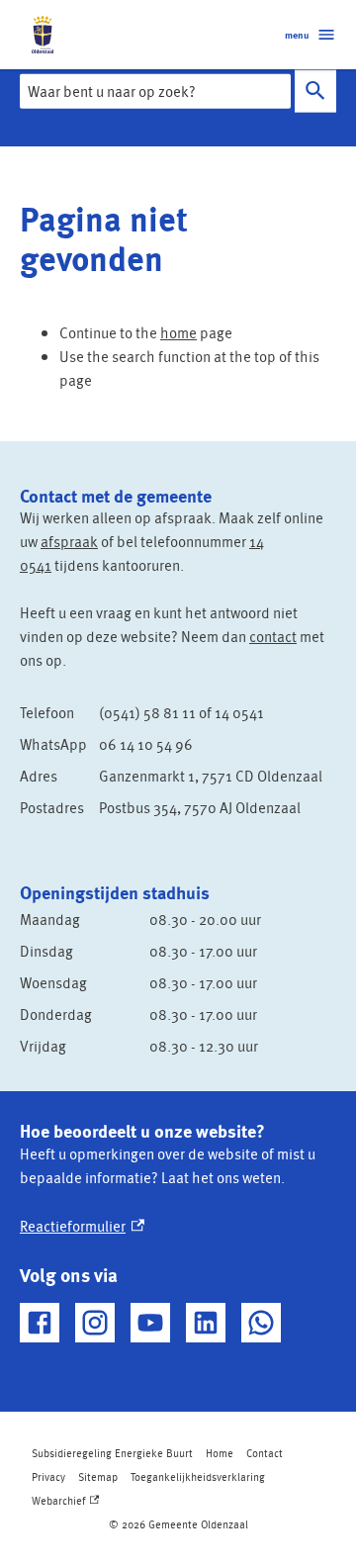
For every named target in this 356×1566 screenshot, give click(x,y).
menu (297, 35)
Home (219, 1452)
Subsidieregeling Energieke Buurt (112, 1452)
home (178, 332)
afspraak (69, 541)
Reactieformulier (82, 1226)
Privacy (48, 1476)
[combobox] (155, 91)
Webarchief (64, 1503)
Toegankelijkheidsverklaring (198, 1476)
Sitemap (98, 1476)
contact (273, 636)
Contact (264, 1452)
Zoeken (315, 91)
